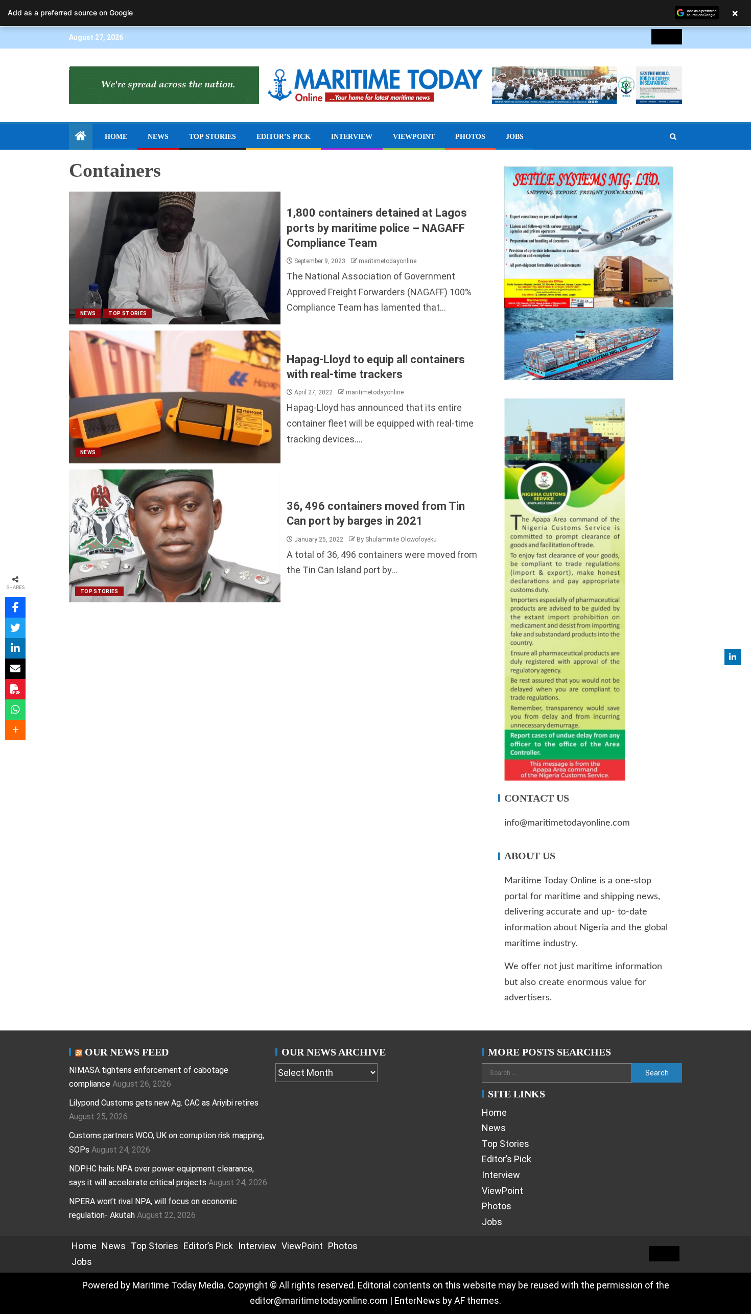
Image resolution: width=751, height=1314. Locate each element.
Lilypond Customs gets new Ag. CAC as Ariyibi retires (164, 1103)
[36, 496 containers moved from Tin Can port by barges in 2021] (174, 536)
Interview (351, 136)
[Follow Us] (732, 657)
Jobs (515, 136)
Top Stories (212, 136)
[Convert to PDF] (15, 689)
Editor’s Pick (283, 136)
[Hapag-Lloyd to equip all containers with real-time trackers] (174, 397)
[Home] (80, 137)
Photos (470, 136)
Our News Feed (127, 1052)
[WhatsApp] (15, 709)
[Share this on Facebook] (15, 607)
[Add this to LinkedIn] (15, 648)
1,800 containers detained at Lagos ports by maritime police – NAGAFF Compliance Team (377, 227)
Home (116, 136)
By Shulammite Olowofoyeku (397, 539)
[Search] (673, 137)
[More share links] (15, 730)
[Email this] (15, 669)
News (158, 136)
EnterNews (417, 1300)
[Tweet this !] (15, 628)
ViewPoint (414, 136)
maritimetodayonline (387, 261)
